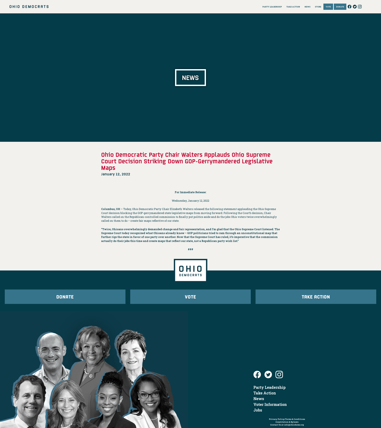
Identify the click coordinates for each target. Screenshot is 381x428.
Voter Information (270, 404)
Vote (190, 296)
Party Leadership (269, 387)
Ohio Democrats (29, 6)
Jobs (257, 410)
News (258, 398)
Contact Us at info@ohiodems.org (287, 425)
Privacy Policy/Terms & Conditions (287, 419)
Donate (65, 296)
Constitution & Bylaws (286, 422)
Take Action (316, 296)
